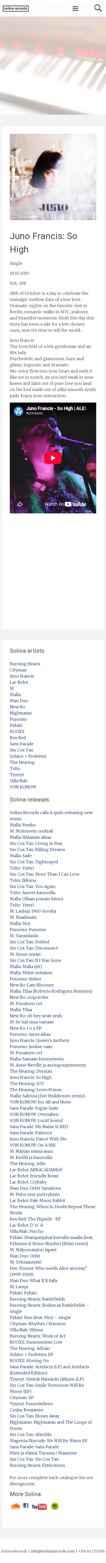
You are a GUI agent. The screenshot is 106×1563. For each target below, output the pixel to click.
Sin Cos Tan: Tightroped (34, 861)
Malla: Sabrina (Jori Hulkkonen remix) (47, 1095)
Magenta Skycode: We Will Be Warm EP (48, 1440)
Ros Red (18, 737)
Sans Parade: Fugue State (34, 1108)
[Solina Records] (14, 10)
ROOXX (17, 731)
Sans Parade (21, 743)
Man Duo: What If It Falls (34, 1280)
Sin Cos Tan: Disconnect (34, 948)
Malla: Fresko (23, 824)
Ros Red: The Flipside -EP (35, 1219)
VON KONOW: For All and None (40, 1102)
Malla (15, 694)
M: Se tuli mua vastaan (32, 1021)
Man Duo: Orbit (25, 1255)
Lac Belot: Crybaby (28, 1182)
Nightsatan (21, 713)
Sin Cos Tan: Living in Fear (36, 843)
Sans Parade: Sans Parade (34, 1446)
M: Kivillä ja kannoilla (31, 1157)
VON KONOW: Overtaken (34, 1114)
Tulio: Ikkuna (23, 880)
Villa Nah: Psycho (27, 1231)
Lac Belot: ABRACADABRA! (36, 1169)
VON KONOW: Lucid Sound (36, 1120)
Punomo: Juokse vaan (31, 1046)
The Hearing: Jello (28, 1163)
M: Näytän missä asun (31, 1151)
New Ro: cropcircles (29, 997)
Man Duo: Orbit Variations (35, 1188)
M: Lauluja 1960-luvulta (33, 911)
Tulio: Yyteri (22, 868)
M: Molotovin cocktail (31, 831)
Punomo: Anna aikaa (30, 1034)
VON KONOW (23, 786)
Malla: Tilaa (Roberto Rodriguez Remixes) (51, 991)
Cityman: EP (22, 1397)
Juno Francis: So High (31, 1077)
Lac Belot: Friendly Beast (34, 1175)
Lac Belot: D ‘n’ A (26, 1225)
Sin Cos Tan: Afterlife (31, 1434)
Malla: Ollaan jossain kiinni (36, 898)
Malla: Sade (21, 855)
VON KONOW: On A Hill (33, 1145)
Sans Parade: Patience (31, 1132)
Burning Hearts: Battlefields (37, 1299)
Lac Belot (19, 682)
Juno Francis (22, 676)
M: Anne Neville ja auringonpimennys (48, 1065)
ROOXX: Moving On (29, 1360)
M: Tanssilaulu (24, 935)
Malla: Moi (20, 923)
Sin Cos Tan (21, 750)
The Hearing (22, 762)
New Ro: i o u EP (26, 1028)
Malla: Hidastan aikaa (30, 837)
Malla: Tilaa (21, 1009)
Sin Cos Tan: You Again (33, 886)
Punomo (18, 719)
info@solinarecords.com (53, 1551)
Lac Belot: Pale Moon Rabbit (37, 1200)
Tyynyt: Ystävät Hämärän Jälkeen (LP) (47, 1379)
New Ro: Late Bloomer (32, 985)
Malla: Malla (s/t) (26, 966)
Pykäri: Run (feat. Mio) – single (40, 1317)
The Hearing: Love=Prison (36, 1089)
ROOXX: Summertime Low (36, 1342)
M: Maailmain (23, 917)
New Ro (17, 706)
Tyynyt (17, 774)
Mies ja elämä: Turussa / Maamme (43, 1452)
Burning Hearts (25, 663)
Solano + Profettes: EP (31, 1354)
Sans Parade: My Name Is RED (39, 1126)
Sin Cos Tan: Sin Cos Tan (34, 1459)
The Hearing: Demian (31, 1071)
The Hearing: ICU (27, 1083)
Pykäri (16, 725)
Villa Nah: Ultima (26, 1329)
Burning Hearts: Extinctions (37, 1465)
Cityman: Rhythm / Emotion (38, 1323)
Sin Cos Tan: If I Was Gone (35, 960)
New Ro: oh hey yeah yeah (36, 1015)
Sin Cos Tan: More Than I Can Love (45, 874)
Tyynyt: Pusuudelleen (31, 1403)
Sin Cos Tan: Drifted (29, 941)
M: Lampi (19, 1286)
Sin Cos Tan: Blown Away (34, 1416)
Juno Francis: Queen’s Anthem (39, 1040)
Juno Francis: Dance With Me (38, 1138)
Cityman (18, 669)
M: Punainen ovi (26, 1003)
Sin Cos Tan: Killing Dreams (37, 849)
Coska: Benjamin (26, 1409)
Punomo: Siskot (25, 978)
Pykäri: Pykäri (23, 1292)
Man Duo (19, 700)
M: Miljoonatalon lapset (33, 1249)
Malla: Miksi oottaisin (31, 972)
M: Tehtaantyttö (26, 1262)
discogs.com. (22, 1483)
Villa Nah (19, 780)
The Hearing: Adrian (30, 1348)
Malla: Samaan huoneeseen (37, 1058)
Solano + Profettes (28, 756)
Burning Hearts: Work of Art (37, 1336)
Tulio (15, 768)
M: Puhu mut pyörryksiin (35, 1194)
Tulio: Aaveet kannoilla (32, 892)
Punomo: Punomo (28, 929)
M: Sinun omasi (25, 954)
